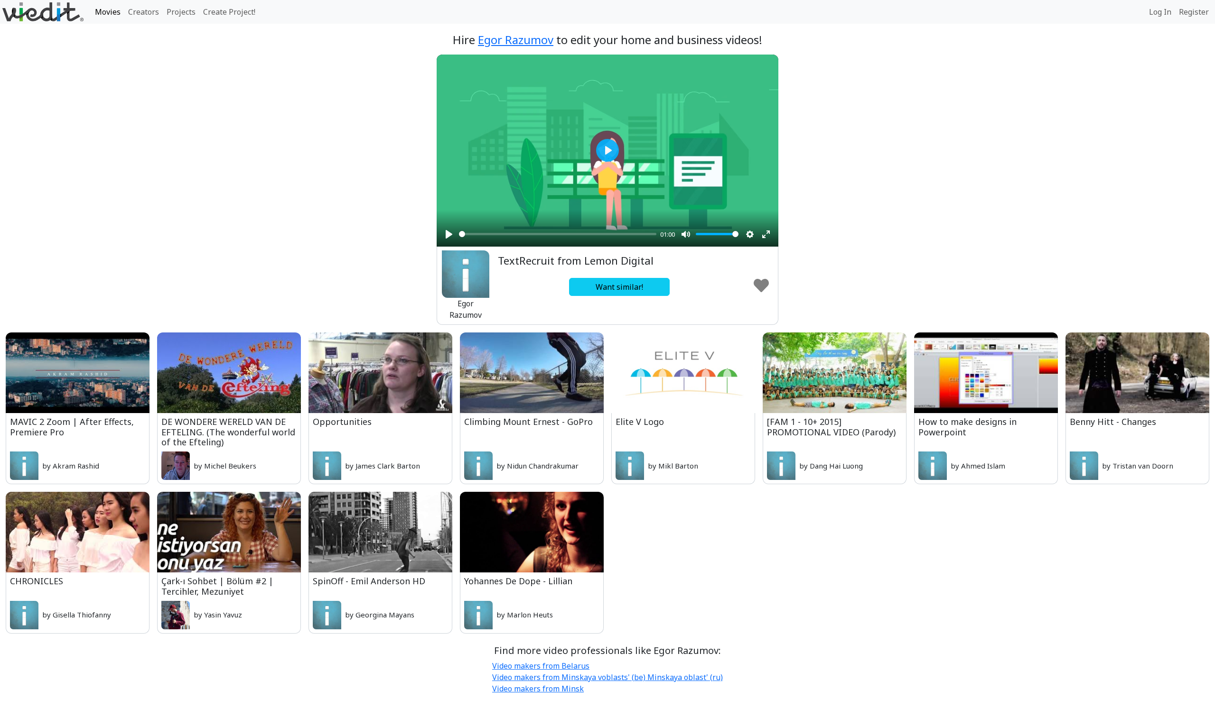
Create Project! (229, 12)
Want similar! (619, 287)
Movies (108, 12)
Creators (143, 12)
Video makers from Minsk (538, 688)
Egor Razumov (515, 39)
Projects (181, 12)
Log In (1160, 12)
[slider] (557, 234)
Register (1194, 12)
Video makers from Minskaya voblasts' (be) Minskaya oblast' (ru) (607, 677)
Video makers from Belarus (540, 666)
